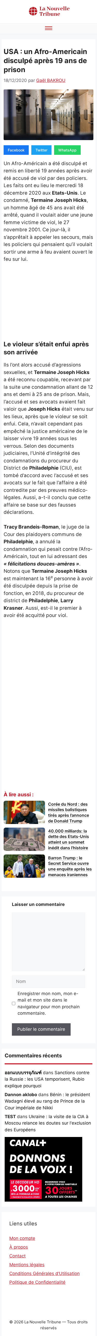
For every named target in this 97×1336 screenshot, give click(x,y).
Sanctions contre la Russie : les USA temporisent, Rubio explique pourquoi (47, 1079)
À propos (18, 1247)
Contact (17, 1255)
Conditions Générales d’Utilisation (44, 1273)
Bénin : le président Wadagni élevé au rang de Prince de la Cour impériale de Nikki (47, 1101)
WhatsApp (67, 150)
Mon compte (22, 1238)
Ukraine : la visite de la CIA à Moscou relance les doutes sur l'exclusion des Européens (48, 1123)
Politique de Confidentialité (37, 1282)
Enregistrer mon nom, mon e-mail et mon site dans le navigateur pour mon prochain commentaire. (49, 1003)
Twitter (41, 150)
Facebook (16, 150)
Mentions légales (26, 1264)
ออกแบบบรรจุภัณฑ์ (23, 1072)
